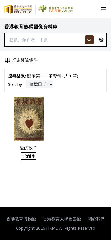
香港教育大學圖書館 (62, 219)
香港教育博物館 (21, 219)
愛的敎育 (28, 147)
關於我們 (96, 219)
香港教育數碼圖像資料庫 (30, 26)
